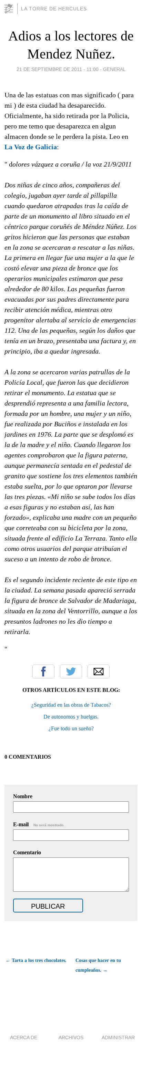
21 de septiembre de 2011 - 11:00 (58, 69)
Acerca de (23, 1037)
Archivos (71, 1037)
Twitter (71, 671)
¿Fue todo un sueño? (71, 728)
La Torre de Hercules (54, 8)
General (114, 69)
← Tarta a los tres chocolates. (36, 960)
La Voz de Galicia (30, 147)
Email (99, 671)
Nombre (22, 796)
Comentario (27, 852)
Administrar (118, 1037)
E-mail (38, 824)
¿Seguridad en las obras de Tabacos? (71, 705)
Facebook (43, 671)
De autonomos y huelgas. (71, 717)
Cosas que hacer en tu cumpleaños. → (98, 965)
